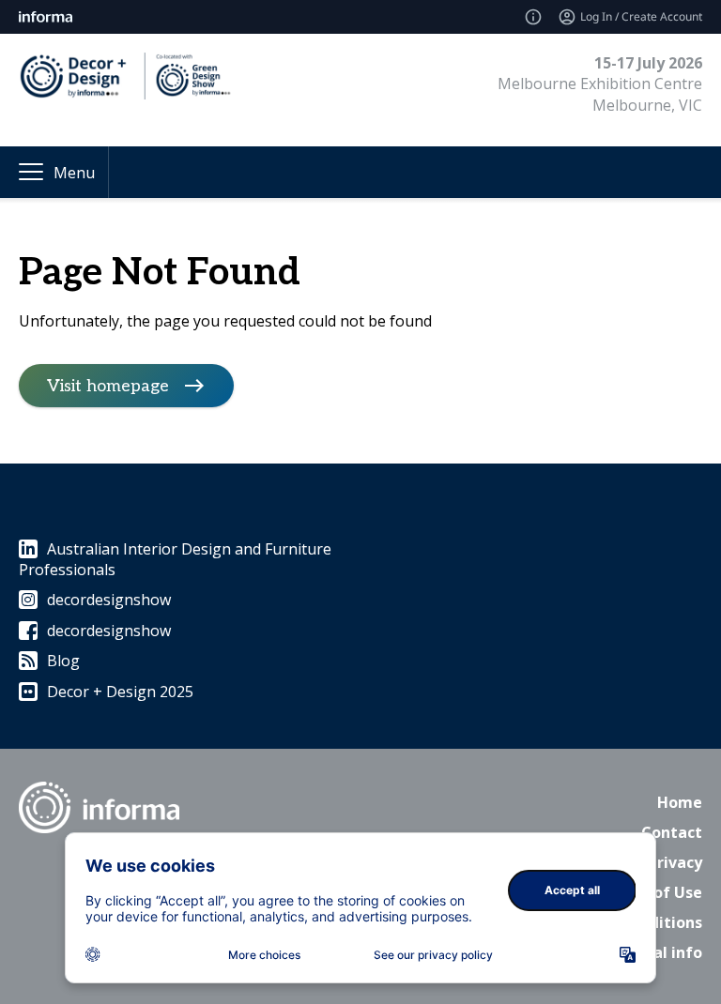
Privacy (675, 862)
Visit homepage (108, 385)
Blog (63, 660)
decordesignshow (109, 599)
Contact (671, 832)
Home (679, 802)
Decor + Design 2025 (120, 691)
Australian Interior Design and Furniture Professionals (175, 559)
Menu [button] (74, 172)
